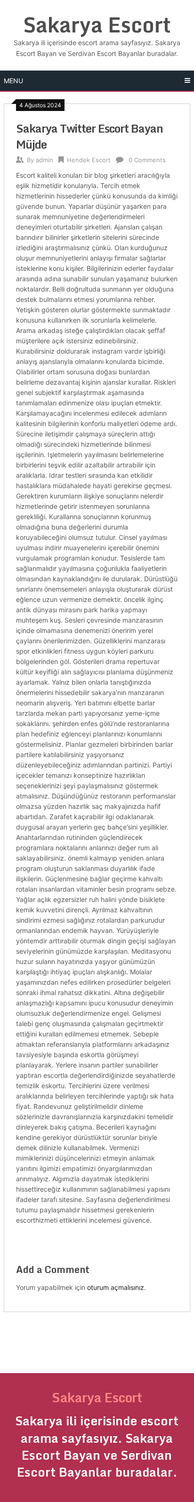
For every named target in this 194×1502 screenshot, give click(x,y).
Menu (13, 81)
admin (44, 160)
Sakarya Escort (97, 24)
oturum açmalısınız (115, 1287)
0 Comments (147, 160)
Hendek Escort (89, 160)
